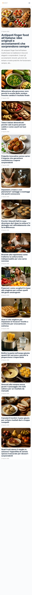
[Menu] (29, 3)
